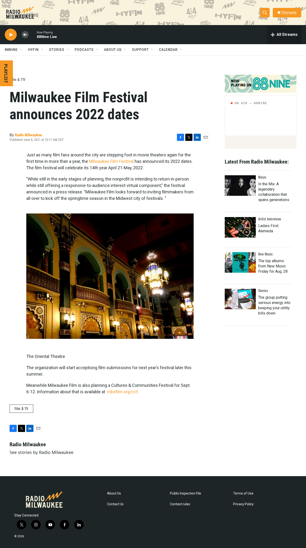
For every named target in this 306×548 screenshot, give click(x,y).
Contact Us (115, 504)
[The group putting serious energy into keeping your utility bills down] (240, 299)
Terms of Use (243, 493)
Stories (263, 290)
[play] (11, 34)
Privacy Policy (243, 504)
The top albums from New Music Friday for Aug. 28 (273, 266)
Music (262, 177)
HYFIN (33, 50)
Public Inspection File (185, 493)
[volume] (25, 34)
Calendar (168, 50)
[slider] (32, 34)
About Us (114, 493)
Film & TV (17, 79)
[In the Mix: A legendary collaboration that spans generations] (240, 185)
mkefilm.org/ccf (122, 391)
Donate (289, 12)
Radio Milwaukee (28, 135)
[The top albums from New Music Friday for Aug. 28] (240, 262)
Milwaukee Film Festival (111, 161)
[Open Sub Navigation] (21, 50)
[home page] (20, 12)
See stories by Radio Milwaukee (41, 452)
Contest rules (180, 504)
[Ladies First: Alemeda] (240, 227)
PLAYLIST (6, 73)
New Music (265, 253)
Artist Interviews (269, 218)
